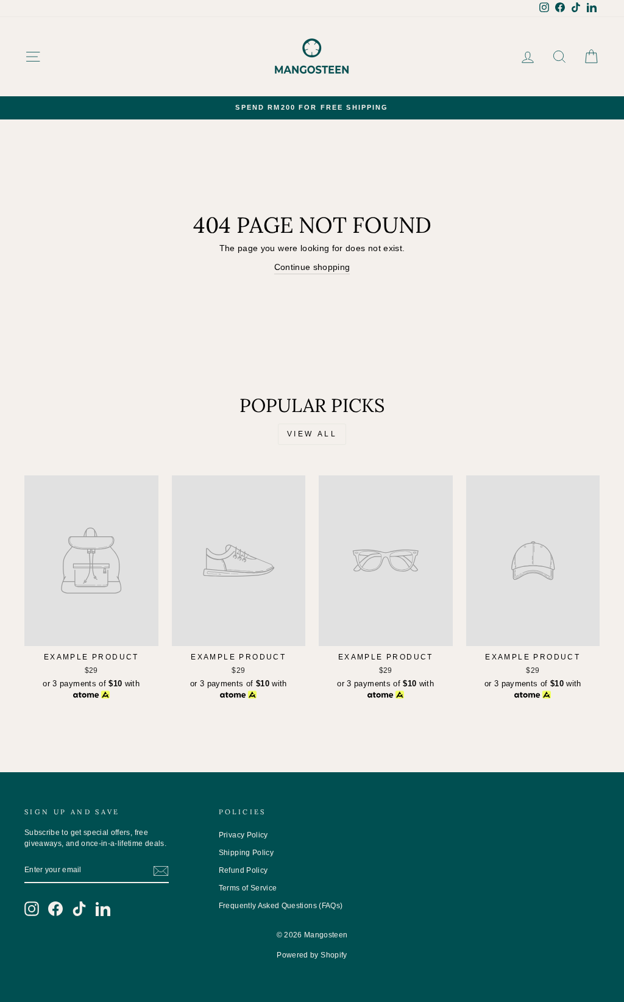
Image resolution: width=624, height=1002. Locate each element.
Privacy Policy (243, 835)
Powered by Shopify (312, 955)
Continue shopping (312, 267)
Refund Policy (243, 870)
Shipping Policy (246, 852)
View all (312, 434)
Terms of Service (248, 888)
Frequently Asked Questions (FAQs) (281, 905)
